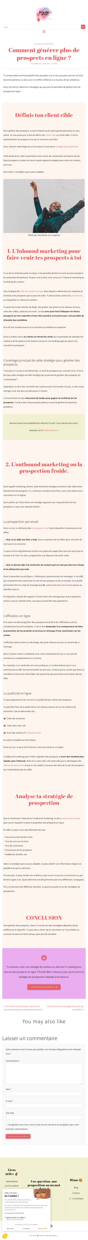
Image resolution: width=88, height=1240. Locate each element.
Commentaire (13, 1060)
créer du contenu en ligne (32, 291)
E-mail (10, 1101)
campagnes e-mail (40, 528)
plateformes (77, 295)
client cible (50, 135)
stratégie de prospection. (67, 146)
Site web (10, 1113)
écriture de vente (33, 732)
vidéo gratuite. (51, 430)
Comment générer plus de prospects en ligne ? (43, 54)
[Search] (83, 27)
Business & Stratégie (44, 44)
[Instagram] (51, 1226)
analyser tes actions (70, 818)
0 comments (47, 63)
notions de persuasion (13, 765)
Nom (9, 1089)
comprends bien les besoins (59, 585)
